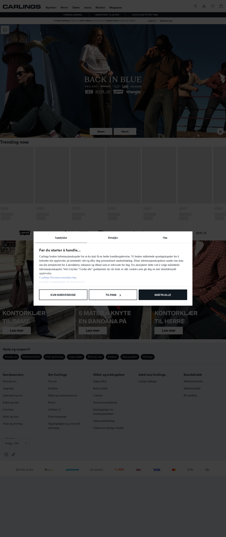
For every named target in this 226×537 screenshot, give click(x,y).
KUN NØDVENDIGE (63, 295)
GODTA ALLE (162, 295)
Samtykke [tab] (61, 238)
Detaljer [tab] (113, 238)
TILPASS (111, 295)
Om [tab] (165, 238)
